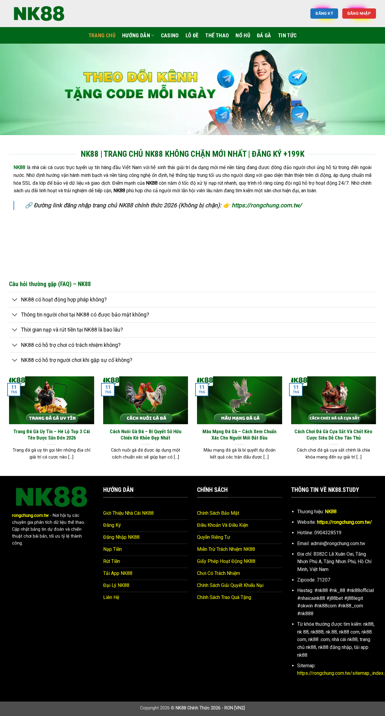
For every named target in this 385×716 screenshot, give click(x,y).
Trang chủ (102, 35)
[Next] (369, 91)
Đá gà (264, 35)
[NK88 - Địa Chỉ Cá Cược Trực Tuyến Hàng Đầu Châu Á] (39, 13)
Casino (170, 35)
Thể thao (217, 35)
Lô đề (192, 35)
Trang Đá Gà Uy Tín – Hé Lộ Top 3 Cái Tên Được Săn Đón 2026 (51, 435)
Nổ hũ (243, 35)
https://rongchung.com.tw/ (267, 205)
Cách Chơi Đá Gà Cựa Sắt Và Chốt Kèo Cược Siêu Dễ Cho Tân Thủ (333, 435)
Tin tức (287, 35)
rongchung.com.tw (30, 515)
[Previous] (15, 91)
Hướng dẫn (136, 35)
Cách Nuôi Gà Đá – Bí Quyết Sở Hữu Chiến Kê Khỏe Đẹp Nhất (145, 435)
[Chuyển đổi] (15, 300)
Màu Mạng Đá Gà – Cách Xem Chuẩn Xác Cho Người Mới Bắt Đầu (239, 435)
